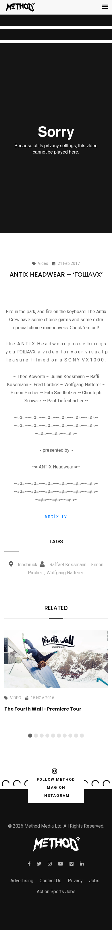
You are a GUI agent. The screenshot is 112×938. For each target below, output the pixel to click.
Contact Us (50, 880)
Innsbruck (27, 564)
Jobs (94, 880)
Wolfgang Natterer (65, 572)
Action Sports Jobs (56, 891)
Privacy (75, 880)
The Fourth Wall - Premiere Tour (42, 709)
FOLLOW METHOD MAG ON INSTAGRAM (56, 787)
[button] (30, 736)
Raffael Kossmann (67, 564)
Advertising (21, 880)
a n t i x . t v (56, 516)
